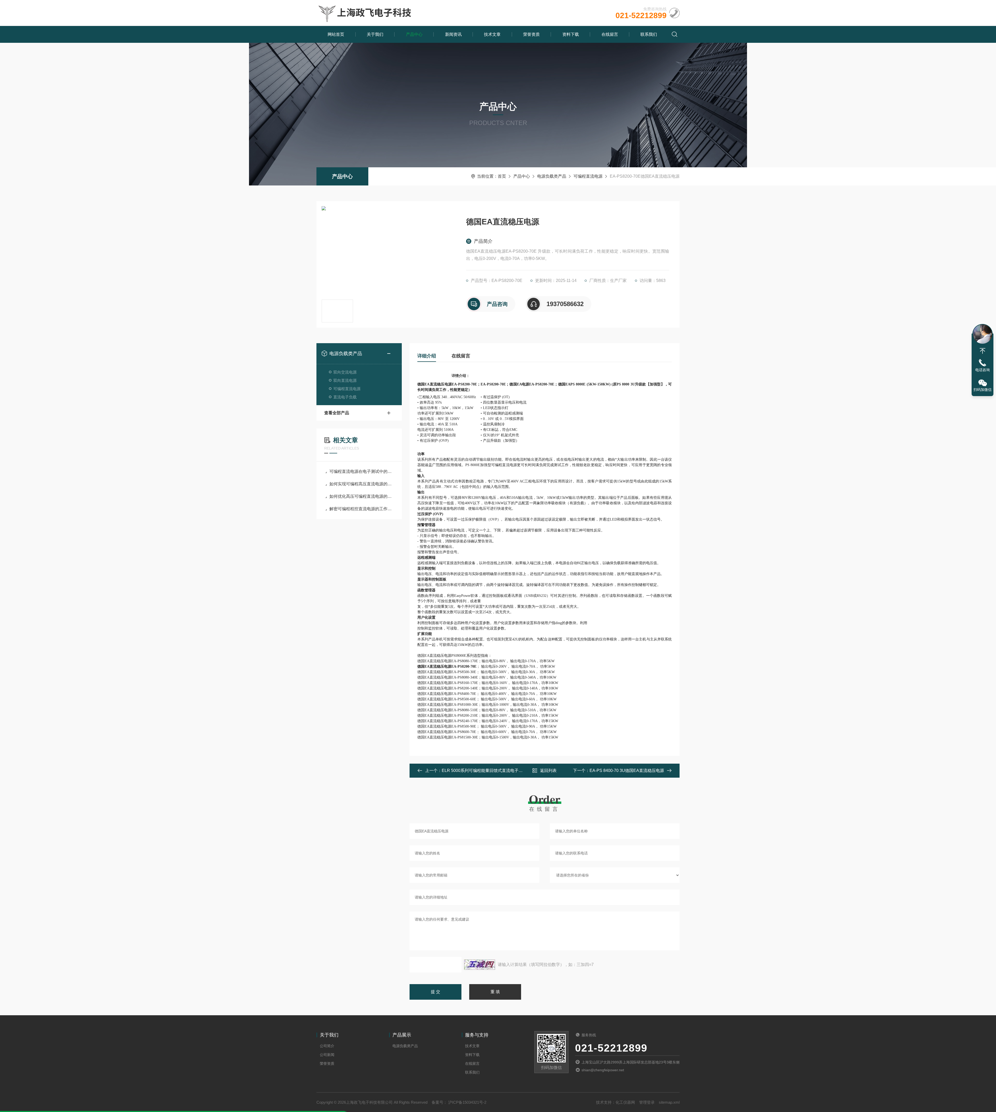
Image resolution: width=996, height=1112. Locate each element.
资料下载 (570, 34)
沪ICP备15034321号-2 (466, 1102)
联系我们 (648, 34)
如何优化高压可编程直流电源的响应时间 (361, 496)
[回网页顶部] (982, 351)
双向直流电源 (345, 380)
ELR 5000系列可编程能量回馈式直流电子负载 (484, 770)
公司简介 (327, 1046)
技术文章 (492, 34)
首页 (502, 176)
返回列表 (548, 770)
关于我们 (375, 34)
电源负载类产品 (551, 176)
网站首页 (336, 34)
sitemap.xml (669, 1102)
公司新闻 (327, 1055)
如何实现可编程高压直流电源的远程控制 (361, 484)
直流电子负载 (345, 397)
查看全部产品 (336, 413)
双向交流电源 (345, 372)
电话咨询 (982, 370)
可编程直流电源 (588, 176)
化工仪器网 (625, 1102)
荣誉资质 (531, 34)
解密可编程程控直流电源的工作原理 (361, 509)
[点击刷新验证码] (479, 964)
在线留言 (609, 34)
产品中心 (414, 34)
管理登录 (647, 1102)
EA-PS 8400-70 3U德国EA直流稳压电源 (627, 770)
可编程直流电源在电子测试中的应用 (361, 471)
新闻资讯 (453, 34)
